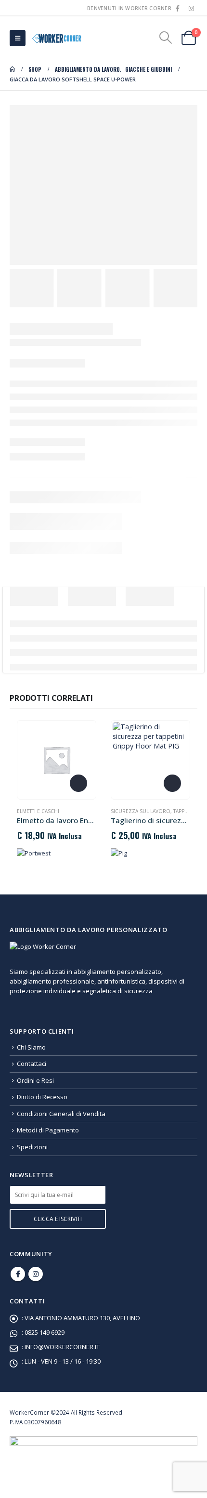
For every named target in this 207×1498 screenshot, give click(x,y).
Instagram (35, 1274)
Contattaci (31, 1063)
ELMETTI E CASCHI (38, 811)
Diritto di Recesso (42, 1096)
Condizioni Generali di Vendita (61, 1113)
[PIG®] (119, 852)
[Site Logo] (55, 37)
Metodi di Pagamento (48, 1130)
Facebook (18, 1274)
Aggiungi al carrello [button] (172, 783)
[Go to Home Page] (12, 69)
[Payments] (103, 1453)
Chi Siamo (31, 1047)
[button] (18, 38)
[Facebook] (177, 8)
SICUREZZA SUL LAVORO (140, 811)
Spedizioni (32, 1147)
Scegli (78, 783)
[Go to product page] (56, 759)
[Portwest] (34, 852)
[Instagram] (191, 8)
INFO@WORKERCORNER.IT (62, 1346)
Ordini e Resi (35, 1080)
